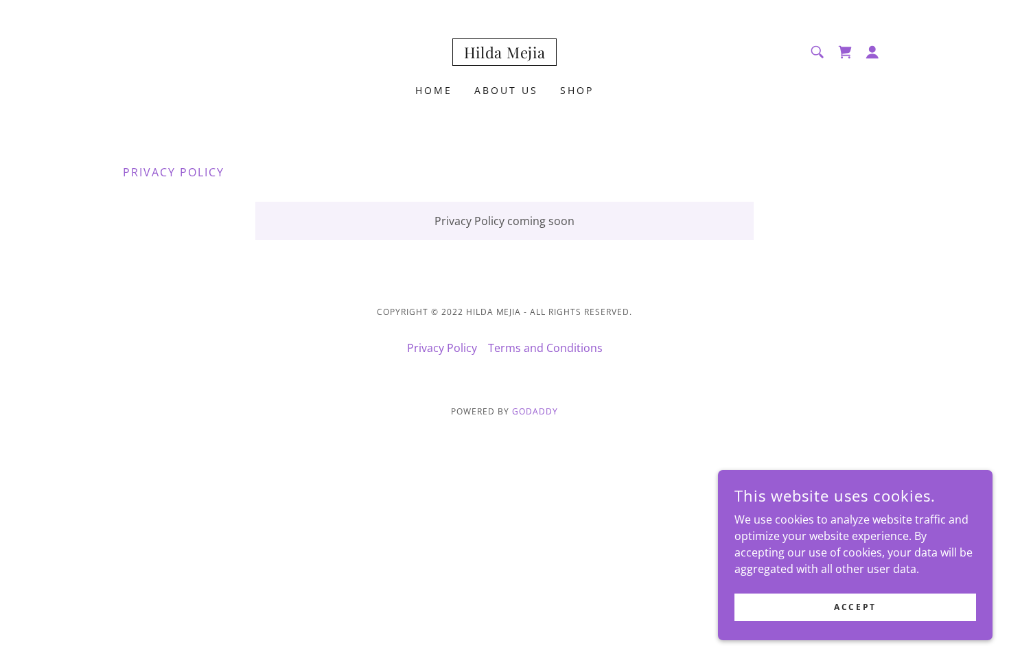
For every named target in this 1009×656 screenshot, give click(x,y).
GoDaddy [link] (535, 411)
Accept (855, 607)
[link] (504, 54)
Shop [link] (577, 90)
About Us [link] (506, 90)
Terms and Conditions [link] (545, 347)
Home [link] (433, 90)
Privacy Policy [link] (442, 347)
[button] (872, 52)
